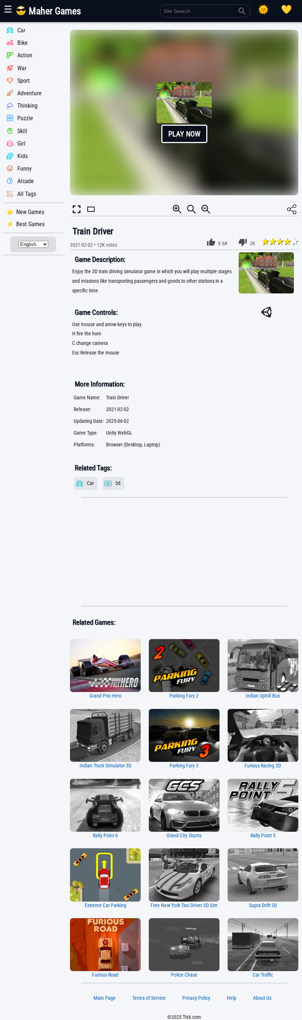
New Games (30, 211)
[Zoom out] (206, 209)
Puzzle (25, 118)
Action (24, 55)
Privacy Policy (196, 998)
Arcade (25, 181)
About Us (262, 998)
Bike (22, 42)
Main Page (105, 998)
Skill (22, 131)
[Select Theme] (263, 9)
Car (21, 30)
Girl (21, 143)
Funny (24, 168)
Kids (22, 156)
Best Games (30, 224)
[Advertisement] (184, 551)
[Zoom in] (177, 209)
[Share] (291, 209)
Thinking (27, 105)
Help (231, 998)
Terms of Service (149, 998)
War (22, 68)
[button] (184, 112)
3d (117, 483)
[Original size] (191, 209)
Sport (23, 80)
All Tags (26, 193)
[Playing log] (286, 9)
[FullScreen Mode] (76, 209)
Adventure (29, 93)
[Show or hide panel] (91, 216)
